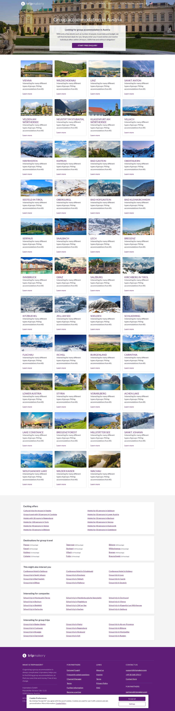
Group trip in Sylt (73, 636)
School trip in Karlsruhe (33, 609)
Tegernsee (70, 545)
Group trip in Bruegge (32, 632)
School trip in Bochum (32, 601)
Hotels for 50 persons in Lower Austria (103, 514)
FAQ (98, 687)
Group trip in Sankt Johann (34, 575)
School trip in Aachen (74, 609)
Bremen (112, 552)
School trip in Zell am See (76, 605)
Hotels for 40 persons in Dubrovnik (102, 526)
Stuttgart (70, 548)
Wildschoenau (115, 548)
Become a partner (74, 692)
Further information (75, 687)
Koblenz (26, 552)
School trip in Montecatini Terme (36, 598)
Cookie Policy (61, 703)
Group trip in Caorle (117, 579)
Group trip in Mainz (74, 624)
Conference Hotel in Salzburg (35, 571)
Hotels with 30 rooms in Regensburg (38, 518)
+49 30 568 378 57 (133, 674)
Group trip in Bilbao (31, 582)
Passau (26, 545)
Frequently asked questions (78, 674)
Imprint (99, 674)
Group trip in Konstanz (75, 575)
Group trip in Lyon (116, 575)
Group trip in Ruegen (117, 636)
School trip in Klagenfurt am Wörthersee (125, 605)
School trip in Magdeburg (76, 601)
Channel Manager (74, 679)
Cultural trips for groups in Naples (37, 510)
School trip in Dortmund (119, 598)
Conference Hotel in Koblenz (120, 571)
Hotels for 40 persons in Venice (36, 526)
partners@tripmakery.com (136, 692)
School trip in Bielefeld (32, 605)
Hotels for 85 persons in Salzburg (101, 510)
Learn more (27, 94)
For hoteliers (127, 3)
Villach (69, 552)
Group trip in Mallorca (75, 582)
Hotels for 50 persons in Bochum (101, 518)
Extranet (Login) (73, 670)
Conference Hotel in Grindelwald (79, 571)
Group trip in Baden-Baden (34, 624)
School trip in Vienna (117, 601)
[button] (113, 3)
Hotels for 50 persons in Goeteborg (102, 529)
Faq (91, 3)
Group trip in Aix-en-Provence (121, 624)
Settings (132, 704)
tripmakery (36, 665)
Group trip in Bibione (117, 628)
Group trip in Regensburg (76, 628)
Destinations (80, 3)
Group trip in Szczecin (118, 582)
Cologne (26, 556)
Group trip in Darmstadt (33, 636)
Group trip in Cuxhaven (33, 628)
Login (140, 3)
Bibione (112, 545)
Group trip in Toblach (74, 579)
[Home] (32, 3)
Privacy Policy (102, 683)
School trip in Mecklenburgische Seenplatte (83, 598)
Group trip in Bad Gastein (33, 579)
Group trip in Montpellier (119, 632)
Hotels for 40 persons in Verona (100, 522)
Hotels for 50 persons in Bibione (36, 529)
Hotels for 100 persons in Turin (36, 522)
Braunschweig (114, 556)
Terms (69, 683)
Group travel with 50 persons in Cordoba (40, 514)
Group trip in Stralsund (75, 632)
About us (112, 3)
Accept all (132, 699)
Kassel (26, 548)
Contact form (131, 679)
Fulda (68, 556)
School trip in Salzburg (118, 609)
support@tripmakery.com (136, 670)
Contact (100, 3)
